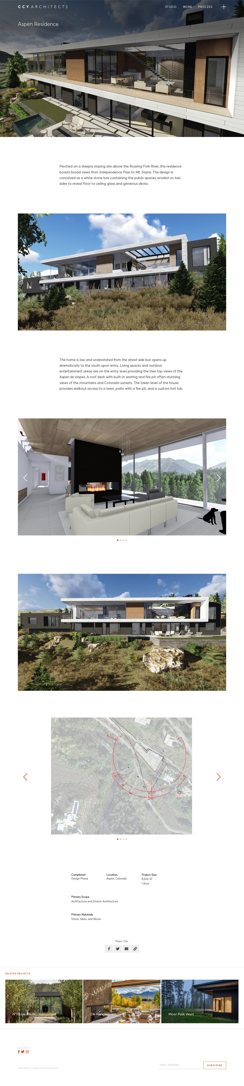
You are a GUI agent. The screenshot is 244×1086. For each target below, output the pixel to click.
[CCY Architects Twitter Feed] (22, 1052)
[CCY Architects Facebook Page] (19, 1052)
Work (187, 7)
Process (205, 7)
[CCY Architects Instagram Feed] (27, 1052)
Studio (171, 7)
